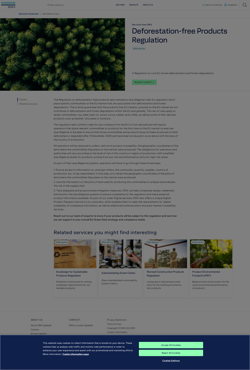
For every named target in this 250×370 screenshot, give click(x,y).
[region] (125, 352)
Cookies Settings (171, 360)
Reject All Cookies (171, 353)
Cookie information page (75, 354)
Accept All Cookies (171, 345)
